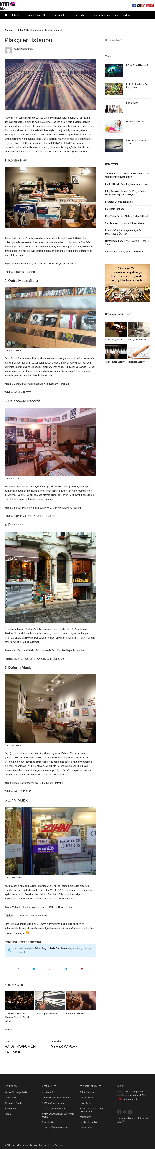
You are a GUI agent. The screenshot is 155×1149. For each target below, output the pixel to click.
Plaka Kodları (86, 1103)
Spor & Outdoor (122, 15)
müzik (9, 1029)
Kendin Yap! (10, 1097)
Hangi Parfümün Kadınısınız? (20, 1049)
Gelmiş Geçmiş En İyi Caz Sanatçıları (53, 948)
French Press (86, 1127)
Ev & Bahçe (80, 15)
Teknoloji (16, 15)
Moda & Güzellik (36, 15)
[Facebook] (18, 969)
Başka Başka (27, 22)
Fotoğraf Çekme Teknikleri (119, 201)
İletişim (8, 1114)
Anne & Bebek (60, 15)
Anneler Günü (48, 1092)
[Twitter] (34, 969)
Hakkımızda (10, 1108)
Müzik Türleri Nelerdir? (137, 65)
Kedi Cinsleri (132, 103)
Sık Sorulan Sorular (14, 1103)
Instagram (143, 6)
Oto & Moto (10, 22)
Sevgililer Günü (49, 1122)
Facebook (134, 6)
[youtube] (130, 1112)
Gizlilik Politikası (55, 1145)
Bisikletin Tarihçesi (115, 208)
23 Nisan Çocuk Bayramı (53, 1108)
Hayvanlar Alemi (102, 15)
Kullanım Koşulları (38, 1145)
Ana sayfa (10, 30)
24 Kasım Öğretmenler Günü (55, 1127)
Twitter (139, 5)
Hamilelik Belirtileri (135, 121)
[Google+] (50, 969)
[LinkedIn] (65, 969)
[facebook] (120, 1112)
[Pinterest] (81, 969)
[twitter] (125, 1112)
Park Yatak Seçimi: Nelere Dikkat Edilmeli (126, 216)
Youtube (148, 6)
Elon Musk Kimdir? (88, 1122)
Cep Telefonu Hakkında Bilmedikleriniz (125, 223)
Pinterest (152, 6)
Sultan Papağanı (88, 1092)
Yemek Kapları (64, 1046)
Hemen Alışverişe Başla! (16, 1092)
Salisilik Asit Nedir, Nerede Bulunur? (124, 251)
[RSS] (123, 1122)
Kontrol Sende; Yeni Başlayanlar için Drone (127, 184)
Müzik (38, 30)
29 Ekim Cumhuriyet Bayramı (56, 1097)
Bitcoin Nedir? (86, 1097)
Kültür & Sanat (24, 30)
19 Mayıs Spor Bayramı (53, 1103)
